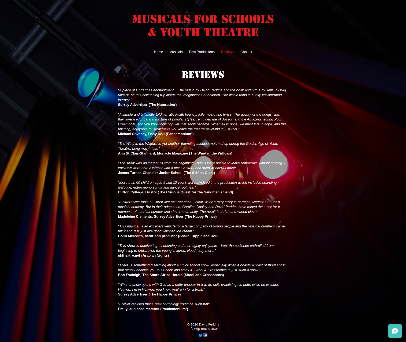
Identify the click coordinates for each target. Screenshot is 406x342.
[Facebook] (205, 335)
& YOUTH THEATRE (203, 32)
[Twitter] (201, 335)
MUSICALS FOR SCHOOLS (203, 19)
